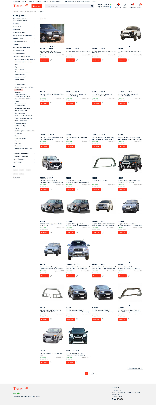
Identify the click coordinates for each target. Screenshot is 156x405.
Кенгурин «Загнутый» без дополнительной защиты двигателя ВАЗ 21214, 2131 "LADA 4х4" (129, 268)
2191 (15, 174)
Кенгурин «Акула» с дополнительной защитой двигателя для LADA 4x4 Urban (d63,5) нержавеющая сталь (130, 138)
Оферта (94, 1)
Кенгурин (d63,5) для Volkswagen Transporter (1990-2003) (102, 95)
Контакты (25, 1)
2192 (21, 174)
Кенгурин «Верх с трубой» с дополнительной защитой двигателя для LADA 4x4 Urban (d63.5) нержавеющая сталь (77, 226)
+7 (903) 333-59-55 (103, 6)
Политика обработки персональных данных (77, 1)
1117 (15, 170)
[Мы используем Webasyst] (15, 398)
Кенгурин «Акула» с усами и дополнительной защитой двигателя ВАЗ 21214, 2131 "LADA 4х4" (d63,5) (77, 182)
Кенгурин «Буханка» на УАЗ (100, 180)
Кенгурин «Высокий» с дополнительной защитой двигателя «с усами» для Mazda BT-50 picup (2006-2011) (78, 268)
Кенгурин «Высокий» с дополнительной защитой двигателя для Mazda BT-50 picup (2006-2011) (104, 268)
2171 (21, 170)
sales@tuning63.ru (117, 396)
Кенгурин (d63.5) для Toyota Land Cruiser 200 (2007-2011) (128, 95)
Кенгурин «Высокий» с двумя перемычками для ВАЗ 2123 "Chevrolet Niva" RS (51, 268)
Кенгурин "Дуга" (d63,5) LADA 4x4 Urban (78, 51)
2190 (28, 170)
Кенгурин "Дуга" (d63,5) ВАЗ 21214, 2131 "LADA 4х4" (104, 52)
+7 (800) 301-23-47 (103, 4)
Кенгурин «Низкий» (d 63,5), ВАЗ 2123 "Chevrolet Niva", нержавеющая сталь (129, 311)
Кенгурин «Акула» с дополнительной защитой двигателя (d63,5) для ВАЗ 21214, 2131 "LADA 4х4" (103, 138)
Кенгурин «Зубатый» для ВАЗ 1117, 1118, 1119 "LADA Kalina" (50, 311)
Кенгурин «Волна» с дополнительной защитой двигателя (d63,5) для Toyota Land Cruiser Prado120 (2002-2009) (103, 225)
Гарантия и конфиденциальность (52, 1)
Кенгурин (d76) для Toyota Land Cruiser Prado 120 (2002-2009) (52, 138)
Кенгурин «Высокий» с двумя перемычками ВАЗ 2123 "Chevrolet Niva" (130, 224)
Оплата (31, 1)
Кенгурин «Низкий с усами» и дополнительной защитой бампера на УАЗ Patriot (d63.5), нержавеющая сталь (104, 311)
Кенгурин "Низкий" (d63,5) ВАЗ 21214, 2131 (129, 52)
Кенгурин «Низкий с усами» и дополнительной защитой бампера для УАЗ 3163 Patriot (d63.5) (78, 311)
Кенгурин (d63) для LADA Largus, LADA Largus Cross (51, 95)
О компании (16, 1)
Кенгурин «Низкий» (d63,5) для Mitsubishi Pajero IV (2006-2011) (75, 354)
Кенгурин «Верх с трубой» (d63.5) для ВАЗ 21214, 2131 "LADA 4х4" (129, 181)
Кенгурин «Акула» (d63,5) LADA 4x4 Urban (76, 138)
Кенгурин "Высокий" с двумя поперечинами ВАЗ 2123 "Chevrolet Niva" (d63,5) (50, 52)
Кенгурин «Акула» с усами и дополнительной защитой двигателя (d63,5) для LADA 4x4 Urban (51, 182)
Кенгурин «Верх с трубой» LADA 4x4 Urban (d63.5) (51, 224)
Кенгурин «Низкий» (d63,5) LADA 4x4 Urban (51, 354)
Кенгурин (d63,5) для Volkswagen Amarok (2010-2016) (76, 95)
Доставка (38, 1)
